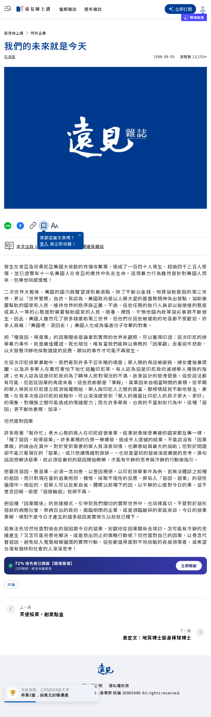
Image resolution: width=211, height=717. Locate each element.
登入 (44, 244)
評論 (11, 584)
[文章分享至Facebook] (20, 225)
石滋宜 (9, 56)
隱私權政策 (119, 685)
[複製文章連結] (33, 225)
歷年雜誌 (93, 9)
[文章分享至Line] (8, 225)
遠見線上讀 (13, 33)
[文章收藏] (44, 226)
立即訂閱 (183, 9)
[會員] (203, 9)
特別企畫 (38, 33)
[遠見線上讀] (33, 8)
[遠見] (106, 673)
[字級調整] (54, 225)
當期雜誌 (68, 9)
